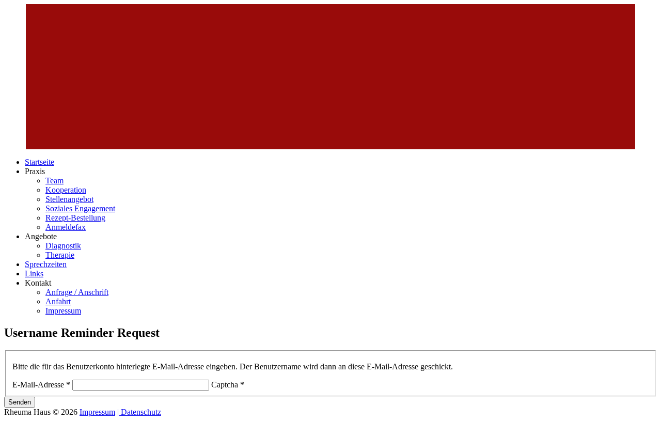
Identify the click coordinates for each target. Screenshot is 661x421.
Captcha (227, 384)
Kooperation (65, 189)
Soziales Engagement (80, 208)
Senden (19, 402)
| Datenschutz (139, 412)
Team (54, 180)
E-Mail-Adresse (41, 384)
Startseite (39, 162)
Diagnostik (63, 245)
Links (34, 273)
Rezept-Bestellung (75, 217)
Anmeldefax (65, 227)
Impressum (63, 310)
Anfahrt (58, 301)
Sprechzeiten (46, 264)
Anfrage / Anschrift (76, 292)
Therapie (59, 255)
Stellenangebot (69, 199)
